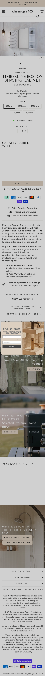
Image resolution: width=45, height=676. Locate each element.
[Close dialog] (42, 323)
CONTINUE (11, 346)
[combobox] (11, 342)
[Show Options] (20, 342)
